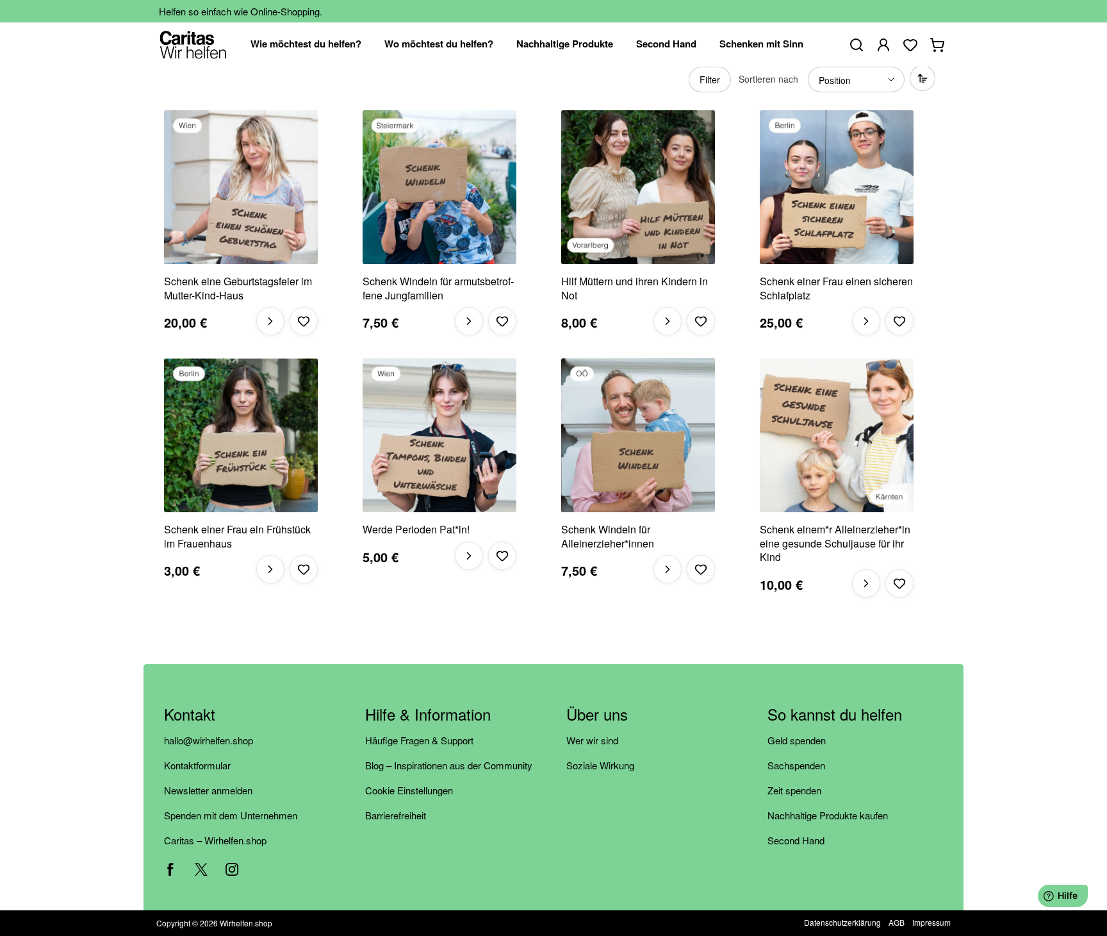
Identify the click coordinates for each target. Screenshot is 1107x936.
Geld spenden (796, 740)
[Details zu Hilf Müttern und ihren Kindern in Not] (667, 321)
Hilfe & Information (428, 715)
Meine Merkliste (910, 45)
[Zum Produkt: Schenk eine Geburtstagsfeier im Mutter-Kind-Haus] (241, 187)
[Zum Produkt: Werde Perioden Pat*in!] (439, 435)
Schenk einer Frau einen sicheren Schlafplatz (836, 288)
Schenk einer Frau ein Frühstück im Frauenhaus (237, 536)
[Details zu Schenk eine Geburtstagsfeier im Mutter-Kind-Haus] (270, 321)
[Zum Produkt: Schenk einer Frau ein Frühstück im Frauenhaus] (241, 435)
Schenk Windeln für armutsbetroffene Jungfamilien (438, 288)
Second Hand (795, 840)
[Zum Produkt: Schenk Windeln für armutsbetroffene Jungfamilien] (439, 187)
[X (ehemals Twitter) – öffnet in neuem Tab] (201, 869)
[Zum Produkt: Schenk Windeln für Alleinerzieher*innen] (638, 435)
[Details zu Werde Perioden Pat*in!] (469, 556)
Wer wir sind (592, 740)
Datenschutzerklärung (842, 922)
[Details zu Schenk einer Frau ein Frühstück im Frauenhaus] (270, 569)
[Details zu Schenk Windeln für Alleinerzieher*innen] (667, 569)
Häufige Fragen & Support (419, 740)
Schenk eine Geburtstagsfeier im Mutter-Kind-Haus (238, 288)
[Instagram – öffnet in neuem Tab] (232, 869)
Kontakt (189, 715)
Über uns (597, 715)
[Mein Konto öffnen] (883, 45)
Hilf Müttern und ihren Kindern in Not (634, 288)
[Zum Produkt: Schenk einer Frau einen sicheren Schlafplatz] (837, 187)
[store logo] (193, 44)
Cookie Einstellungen (409, 790)
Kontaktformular (197, 765)
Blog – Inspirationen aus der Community (448, 765)
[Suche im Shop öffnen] (856, 45)
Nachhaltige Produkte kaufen (827, 815)
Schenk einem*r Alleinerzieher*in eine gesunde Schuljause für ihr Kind (835, 543)
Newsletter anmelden (208, 790)
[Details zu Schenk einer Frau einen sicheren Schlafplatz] (866, 321)
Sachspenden (796, 765)
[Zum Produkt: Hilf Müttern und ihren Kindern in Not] (638, 187)
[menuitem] (306, 44)
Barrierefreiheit (395, 815)
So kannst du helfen (834, 715)
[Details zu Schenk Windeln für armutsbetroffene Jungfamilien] (469, 321)
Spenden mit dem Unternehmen (230, 815)
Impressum (931, 922)
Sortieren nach (768, 78)
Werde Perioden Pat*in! (416, 529)
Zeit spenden (794, 790)
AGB (897, 922)
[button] (304, 321)
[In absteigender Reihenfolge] (922, 78)
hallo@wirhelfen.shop (208, 740)
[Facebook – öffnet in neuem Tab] (170, 869)
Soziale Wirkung (600, 765)
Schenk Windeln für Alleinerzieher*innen (607, 536)
